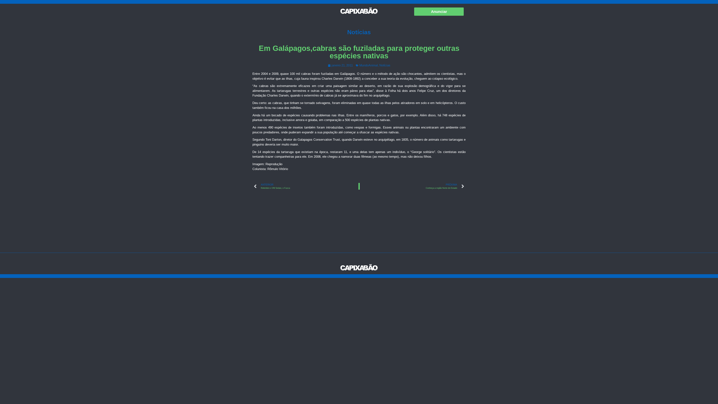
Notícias (359, 32)
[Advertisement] (359, 224)
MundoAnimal (368, 65)
